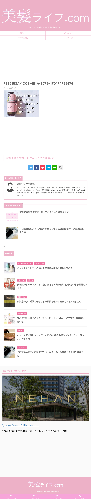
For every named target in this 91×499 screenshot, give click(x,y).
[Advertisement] (45, 59)
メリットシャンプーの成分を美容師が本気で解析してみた (45, 268)
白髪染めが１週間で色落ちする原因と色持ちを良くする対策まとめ (49, 301)
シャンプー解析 (68, 38)
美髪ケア (22, 33)
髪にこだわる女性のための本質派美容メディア (45, 491)
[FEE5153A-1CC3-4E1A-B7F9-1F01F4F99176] (48, 167)
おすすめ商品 (23, 38)
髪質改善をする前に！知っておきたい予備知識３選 (44, 212)
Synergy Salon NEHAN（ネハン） (20, 425)
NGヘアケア (68, 33)
